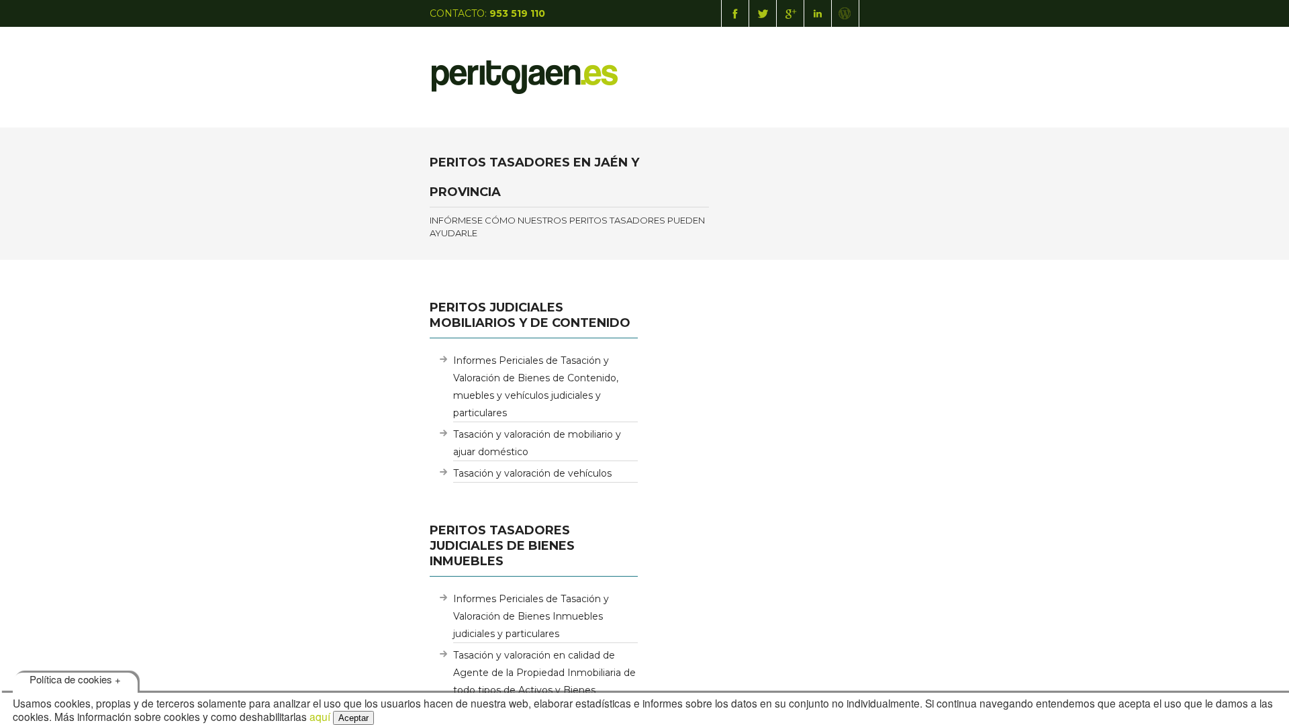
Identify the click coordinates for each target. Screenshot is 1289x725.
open (845, 67)
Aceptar (353, 718)
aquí (319, 716)
